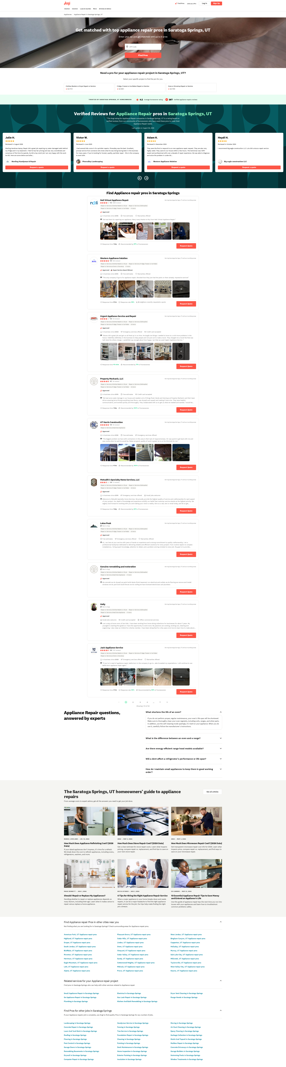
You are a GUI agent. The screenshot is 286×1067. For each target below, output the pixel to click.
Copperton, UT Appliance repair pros (185, 942)
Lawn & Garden (85, 9)
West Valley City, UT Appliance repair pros (188, 967)
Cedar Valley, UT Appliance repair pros (132, 954)
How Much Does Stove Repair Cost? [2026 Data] (141, 843)
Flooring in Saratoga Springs (75, 1039)
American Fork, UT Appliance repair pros (80, 934)
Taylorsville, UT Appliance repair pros (186, 963)
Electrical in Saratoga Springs (129, 993)
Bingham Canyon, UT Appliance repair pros (188, 938)
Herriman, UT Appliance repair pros (78, 958)
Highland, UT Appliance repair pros (78, 938)
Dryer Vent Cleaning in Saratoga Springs (187, 993)
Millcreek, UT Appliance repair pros (185, 958)
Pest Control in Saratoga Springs (77, 1043)
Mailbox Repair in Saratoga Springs (185, 1043)
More (95, 9)
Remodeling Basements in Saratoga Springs (81, 1051)
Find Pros (143, 55)
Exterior (75, 9)
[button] (108, 231)
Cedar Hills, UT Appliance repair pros (132, 938)
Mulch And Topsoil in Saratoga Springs (186, 1039)
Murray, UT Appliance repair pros (184, 950)
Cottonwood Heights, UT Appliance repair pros (136, 963)
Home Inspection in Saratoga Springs (132, 1051)
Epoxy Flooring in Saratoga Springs (185, 1031)
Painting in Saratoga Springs (128, 1043)
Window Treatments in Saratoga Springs (187, 1059)
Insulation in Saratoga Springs (129, 1059)
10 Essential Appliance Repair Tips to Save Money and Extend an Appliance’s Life (195, 897)
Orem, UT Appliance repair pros (130, 946)
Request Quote (186, 246)
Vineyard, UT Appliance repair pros (131, 950)
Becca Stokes (123, 891)
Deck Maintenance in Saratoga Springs (132, 1047)
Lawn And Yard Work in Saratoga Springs (80, 1031)
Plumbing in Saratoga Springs (76, 1001)
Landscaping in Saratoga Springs (77, 1023)
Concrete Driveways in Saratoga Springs (187, 1047)
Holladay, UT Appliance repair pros (185, 946)
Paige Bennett (70, 891)
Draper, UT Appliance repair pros (77, 942)
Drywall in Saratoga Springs (75, 1055)
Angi (119, 839)
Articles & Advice (105, 9)
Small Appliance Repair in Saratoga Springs (81, 993)
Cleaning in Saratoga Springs (128, 1039)
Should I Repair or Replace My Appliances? (84, 895)
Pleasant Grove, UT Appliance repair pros (134, 934)
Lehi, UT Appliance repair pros (76, 967)
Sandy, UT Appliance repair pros (130, 958)
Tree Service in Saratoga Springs (130, 1031)
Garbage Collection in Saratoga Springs (186, 1035)
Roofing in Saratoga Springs (75, 1035)
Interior (67, 9)
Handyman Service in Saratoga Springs (132, 1023)
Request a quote (37, 167)
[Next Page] (167, 702)
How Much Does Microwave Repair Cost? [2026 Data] (196, 843)
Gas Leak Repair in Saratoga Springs (132, 997)
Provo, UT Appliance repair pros (130, 971)
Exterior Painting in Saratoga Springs (132, 1055)
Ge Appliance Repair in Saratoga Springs (80, 997)
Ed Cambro (175, 891)
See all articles (212, 792)
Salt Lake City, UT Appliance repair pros (187, 954)
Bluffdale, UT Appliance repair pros (78, 950)
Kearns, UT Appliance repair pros (184, 971)
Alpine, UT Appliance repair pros (77, 971)
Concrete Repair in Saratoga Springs (78, 1027)
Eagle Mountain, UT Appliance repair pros (80, 963)
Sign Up (216, 3)
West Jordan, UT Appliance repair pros (186, 934)
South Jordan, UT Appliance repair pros (80, 946)
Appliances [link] (68, 14)
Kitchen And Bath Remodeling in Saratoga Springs (137, 1001)
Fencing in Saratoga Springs (128, 1027)
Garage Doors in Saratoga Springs (77, 1047)
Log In (204, 3)
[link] (7, 161)
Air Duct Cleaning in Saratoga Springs (186, 1027)
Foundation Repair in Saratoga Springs (132, 1035)
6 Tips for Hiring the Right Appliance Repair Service (142, 895)
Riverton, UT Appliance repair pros (78, 954)
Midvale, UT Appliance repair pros (131, 967)
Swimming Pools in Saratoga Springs (185, 1055)
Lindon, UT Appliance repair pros (130, 942)
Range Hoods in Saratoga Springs (184, 997)
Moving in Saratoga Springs (182, 1023)
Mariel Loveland (71, 839)
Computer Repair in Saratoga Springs (79, 1059)
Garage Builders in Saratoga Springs (185, 1051)
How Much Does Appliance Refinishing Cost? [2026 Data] (88, 844)
